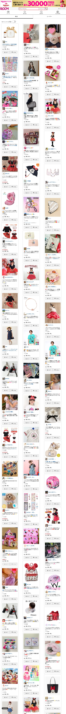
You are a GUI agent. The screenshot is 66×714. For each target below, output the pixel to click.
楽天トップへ (61, 8)
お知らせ (41, 12)
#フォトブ (36, 588)
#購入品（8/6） (34, 515)
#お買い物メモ (30, 588)
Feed (8, 12)
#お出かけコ (56, 258)
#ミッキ (14, 350)
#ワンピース (14, 349)
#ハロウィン (14, 448)
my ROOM (58, 12)
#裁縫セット (55, 461)
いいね (14, 52)
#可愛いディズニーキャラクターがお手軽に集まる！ (9, 77)
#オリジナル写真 (13, 145)
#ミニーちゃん (9, 350)
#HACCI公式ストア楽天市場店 (9, 44)
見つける (24, 12)
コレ (6, 52)
